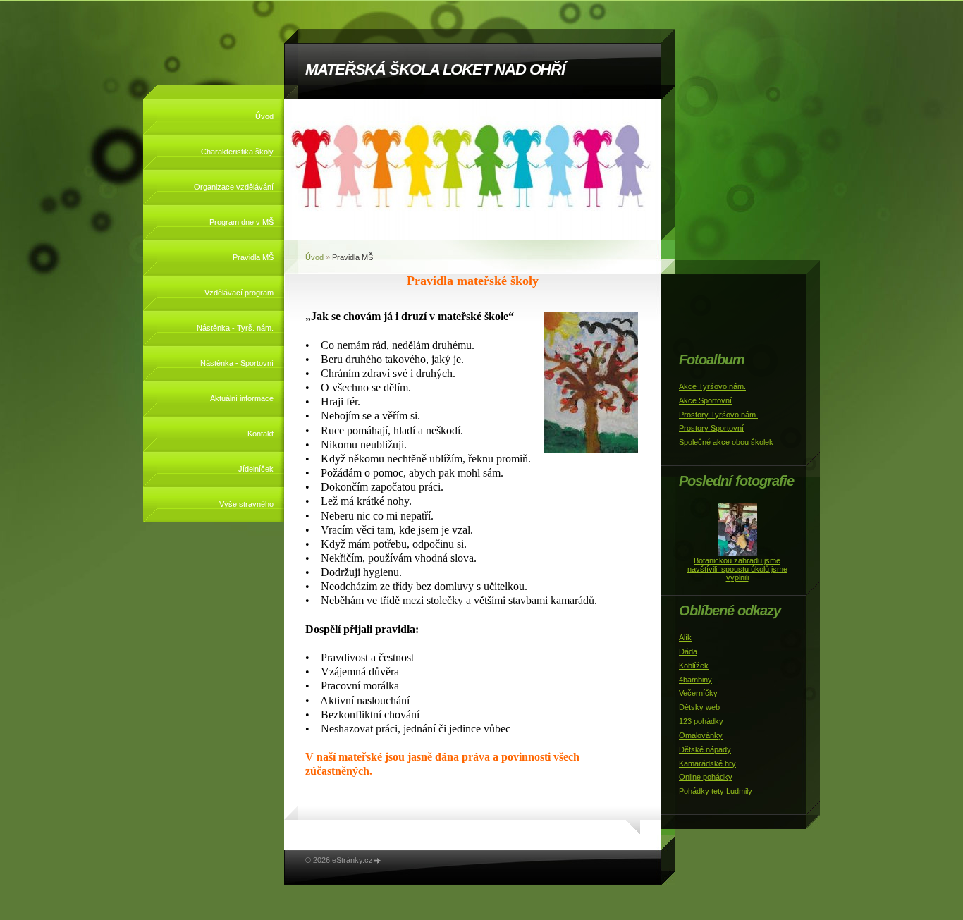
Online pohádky (705, 777)
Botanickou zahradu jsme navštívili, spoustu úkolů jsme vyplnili (737, 569)
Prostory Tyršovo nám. (718, 414)
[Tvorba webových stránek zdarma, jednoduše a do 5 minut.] (378, 861)
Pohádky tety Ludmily (715, 791)
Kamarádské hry (707, 763)
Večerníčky (698, 693)
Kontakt (260, 433)
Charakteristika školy (237, 151)
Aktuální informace (242, 398)
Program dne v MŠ (241, 222)
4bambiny (695, 679)
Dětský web (699, 707)
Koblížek (694, 665)
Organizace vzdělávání (234, 187)
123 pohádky (701, 721)
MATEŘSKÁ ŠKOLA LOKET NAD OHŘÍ (435, 69)
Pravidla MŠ (253, 257)
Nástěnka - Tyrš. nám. (235, 328)
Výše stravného (246, 504)
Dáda (688, 651)
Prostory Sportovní (711, 428)
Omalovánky (701, 735)
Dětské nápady (705, 749)
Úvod (264, 116)
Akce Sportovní (705, 400)
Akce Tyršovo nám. (712, 386)
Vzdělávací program (239, 292)
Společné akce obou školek (726, 442)
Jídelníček (256, 469)
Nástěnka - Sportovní (237, 363)
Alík (685, 637)
